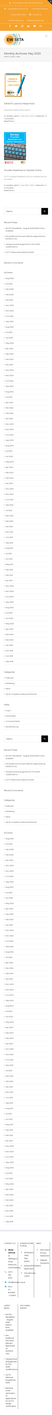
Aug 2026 (10, 278)
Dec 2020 (10, 586)
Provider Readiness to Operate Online (22, 170)
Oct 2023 (9, 435)
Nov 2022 (9, 494)
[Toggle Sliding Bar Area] (49, 2)
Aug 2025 (9, 327)
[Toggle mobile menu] (46, 36)
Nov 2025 (9, 311)
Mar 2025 (9, 354)
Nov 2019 (9, 651)
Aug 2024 (10, 392)
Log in (8, 710)
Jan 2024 (9, 418)
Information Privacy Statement (44, 1253)
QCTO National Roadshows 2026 (20, 252)
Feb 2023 (9, 478)
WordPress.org (12, 727)
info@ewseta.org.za (12, 1282)
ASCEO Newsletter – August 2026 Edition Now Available (10, 1322)
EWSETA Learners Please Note (19, 103)
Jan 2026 (9, 300)
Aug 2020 (10, 607)
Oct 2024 (9, 381)
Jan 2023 (9, 483)
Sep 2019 (9, 661)
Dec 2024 (10, 370)
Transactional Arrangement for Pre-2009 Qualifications (10, 1364)
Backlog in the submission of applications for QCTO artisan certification (10, 1397)
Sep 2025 (9, 321)
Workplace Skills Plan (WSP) (28, 1256)
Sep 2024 (10, 386)
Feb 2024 (9, 413)
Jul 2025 (9, 332)
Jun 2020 (9, 618)
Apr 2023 (9, 467)
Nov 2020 (10, 591)
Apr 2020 (9, 629)
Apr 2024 (9, 402)
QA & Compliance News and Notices (21, 694)
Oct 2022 (9, 499)
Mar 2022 (9, 516)
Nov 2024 (10, 375)
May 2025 (10, 343)
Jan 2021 (9, 580)
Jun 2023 (9, 456)
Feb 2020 (10, 640)
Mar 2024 (9, 408)
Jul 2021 (9, 553)
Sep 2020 (10, 602)
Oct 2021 (9, 537)
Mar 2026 (9, 289)
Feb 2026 (9, 294)
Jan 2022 (9, 526)
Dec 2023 (10, 424)
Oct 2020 (10, 597)
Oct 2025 (9, 316)
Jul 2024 (9, 397)
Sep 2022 (9, 505)
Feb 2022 (9, 521)
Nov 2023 (10, 429)
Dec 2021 (9, 532)
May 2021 (9, 564)
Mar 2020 (10, 634)
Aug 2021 (9, 548)
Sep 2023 (10, 440)
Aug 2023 (10, 446)
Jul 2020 (9, 613)
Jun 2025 (9, 338)
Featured (40, 116)
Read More (8, 121)
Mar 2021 (9, 570)
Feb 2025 (9, 359)
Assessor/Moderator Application (28, 1267)
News (8, 689)
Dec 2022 (10, 489)
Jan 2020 (9, 645)
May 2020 (10, 624)
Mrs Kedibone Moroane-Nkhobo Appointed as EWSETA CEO (10, 1344)
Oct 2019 (9, 656)
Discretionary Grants (28, 1274)
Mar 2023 (9, 472)
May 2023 (10, 462)
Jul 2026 (9, 284)
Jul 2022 (9, 510)
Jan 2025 (9, 365)
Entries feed (11, 716)
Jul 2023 (9, 451)
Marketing (10, 683)
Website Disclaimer (44, 1261)
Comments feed (12, 721)
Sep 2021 (9, 543)
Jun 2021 (9, 559)
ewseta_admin (13, 116)
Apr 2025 (9, 348)
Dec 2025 (10, 305)
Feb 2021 (9, 575)
